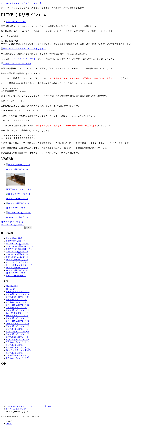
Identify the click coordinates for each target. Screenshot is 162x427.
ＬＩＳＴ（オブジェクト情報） (23, 59)
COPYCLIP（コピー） (16, 241)
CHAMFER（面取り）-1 (17, 257)
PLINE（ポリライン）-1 (17, 208)
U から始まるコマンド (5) (17, 345)
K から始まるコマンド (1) (17, 318)
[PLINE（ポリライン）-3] (18, 165)
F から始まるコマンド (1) (17, 305)
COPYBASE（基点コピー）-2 (19, 246)
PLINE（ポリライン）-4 (17, 260)
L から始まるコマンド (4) (17, 321)
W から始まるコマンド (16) (18, 350)
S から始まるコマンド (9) (17, 339)
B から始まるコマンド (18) (18, 294)
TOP (28, 406)
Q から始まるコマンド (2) (17, 334)
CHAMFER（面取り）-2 (17, 254)
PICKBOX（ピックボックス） (19, 189)
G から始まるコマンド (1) (17, 308)
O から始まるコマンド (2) (17, 329)
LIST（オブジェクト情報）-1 (19, 265)
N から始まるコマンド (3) (17, 326)
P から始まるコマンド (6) (17, 331)
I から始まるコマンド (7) (17, 313)
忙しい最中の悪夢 (14, 238)
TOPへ (9, 423)
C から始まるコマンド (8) (17, 297)
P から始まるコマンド (16, 22)
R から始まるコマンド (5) (17, 337)
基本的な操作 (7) (13, 286)
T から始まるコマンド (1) (17, 342)
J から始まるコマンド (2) (17, 315)
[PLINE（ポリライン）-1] (18, 203)
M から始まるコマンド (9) (17, 323)
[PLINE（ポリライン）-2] (18, 194)
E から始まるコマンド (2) (17, 302)
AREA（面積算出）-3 (16, 276)
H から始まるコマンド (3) (17, 310)
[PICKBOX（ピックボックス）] (15, 185)
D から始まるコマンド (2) (17, 300)
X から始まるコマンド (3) (17, 353)
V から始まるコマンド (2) (17, 347)
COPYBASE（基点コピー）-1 (19, 249)
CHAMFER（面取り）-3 (17, 252)
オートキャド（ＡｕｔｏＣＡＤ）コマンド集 (21, 3)
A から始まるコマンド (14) (18, 292)
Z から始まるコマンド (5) (17, 358)
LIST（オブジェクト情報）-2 (19, 262)
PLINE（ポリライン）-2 (17, 199)
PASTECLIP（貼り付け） (17, 217)
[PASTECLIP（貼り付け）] (18, 213)
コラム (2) (10, 289)
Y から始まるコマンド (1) (17, 355)
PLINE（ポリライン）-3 (17, 169)
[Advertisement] (77, 385)
